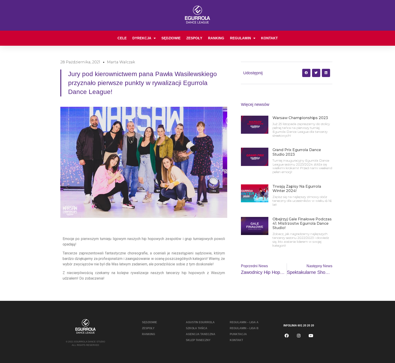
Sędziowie (171, 38)
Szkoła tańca (196, 328)
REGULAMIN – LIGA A (244, 322)
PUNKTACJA (238, 334)
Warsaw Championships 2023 (300, 118)
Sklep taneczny (198, 340)
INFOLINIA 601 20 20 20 (298, 325)
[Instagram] (299, 335)
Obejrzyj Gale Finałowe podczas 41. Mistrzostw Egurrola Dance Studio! (302, 223)
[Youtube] (311, 335)
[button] (306, 73)
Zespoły (194, 38)
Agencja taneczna (200, 334)
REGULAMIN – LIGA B (244, 328)
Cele (122, 38)
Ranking (216, 38)
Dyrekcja (141, 38)
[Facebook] (287, 335)
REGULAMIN (240, 38)
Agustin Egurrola (200, 322)
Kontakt (269, 38)
